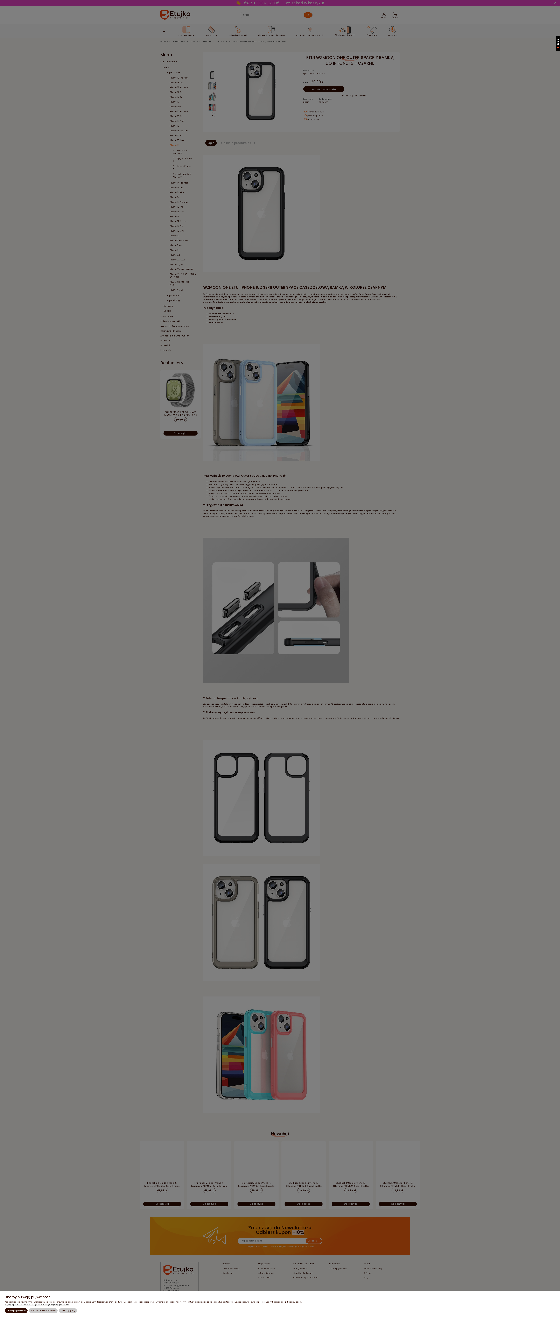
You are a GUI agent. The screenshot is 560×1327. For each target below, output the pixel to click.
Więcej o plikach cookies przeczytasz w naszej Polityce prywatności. (37, 1304)
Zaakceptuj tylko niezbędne (43, 1310)
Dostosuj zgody (68, 1310)
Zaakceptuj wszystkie (16, 1310)
